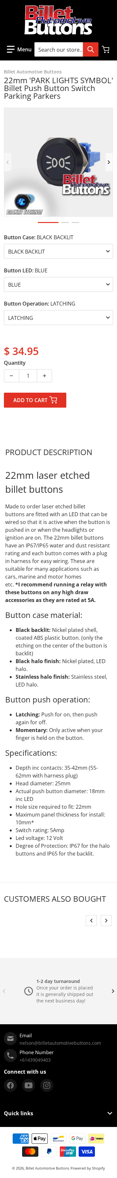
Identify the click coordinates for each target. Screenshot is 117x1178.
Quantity (15, 362)
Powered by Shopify (88, 1168)
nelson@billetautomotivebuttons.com (60, 1043)
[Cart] (106, 49)
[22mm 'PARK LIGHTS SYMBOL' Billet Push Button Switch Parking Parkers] (48, 222)
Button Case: (38, 237)
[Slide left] (7, 162)
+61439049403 (35, 1060)
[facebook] (10, 1085)
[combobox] (66, 49)
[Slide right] (109, 162)
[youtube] (28, 1085)
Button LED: (25, 270)
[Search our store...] (90, 49)
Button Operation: (39, 303)
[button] (19, 49)
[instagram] (46, 1085)
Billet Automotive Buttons (47, 1168)
